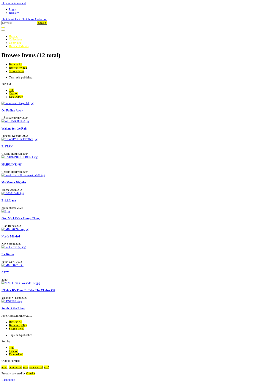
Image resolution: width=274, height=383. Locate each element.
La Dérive (7, 254)
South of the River (13, 308)
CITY (5, 272)
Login (12, 9)
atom (4, 367)
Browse (13, 36)
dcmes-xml (15, 367)
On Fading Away (12, 110)
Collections (15, 39)
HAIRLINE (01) (11, 164)
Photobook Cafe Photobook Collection (24, 19)
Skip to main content (13, 3)
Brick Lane (8, 200)
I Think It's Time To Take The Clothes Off (28, 290)
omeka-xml (36, 367)
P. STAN (7, 146)
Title (11, 90)
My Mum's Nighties (13, 182)
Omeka (30, 373)
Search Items (16, 71)
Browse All (15, 64)
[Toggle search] (2, 27)
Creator (13, 93)
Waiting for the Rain (14, 128)
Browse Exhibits (19, 46)
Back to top (8, 379)
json (25, 367)
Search (42, 22)
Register (14, 12)
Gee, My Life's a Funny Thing (20, 218)
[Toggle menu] (2, 30)
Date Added (16, 96)
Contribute (15, 42)
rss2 (46, 367)
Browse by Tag (18, 67)
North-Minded (10, 236)
